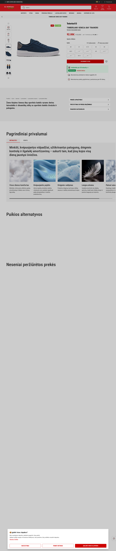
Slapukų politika (14, 539)
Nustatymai (25, 546)
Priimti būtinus (58, 546)
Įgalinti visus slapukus (90, 546)
